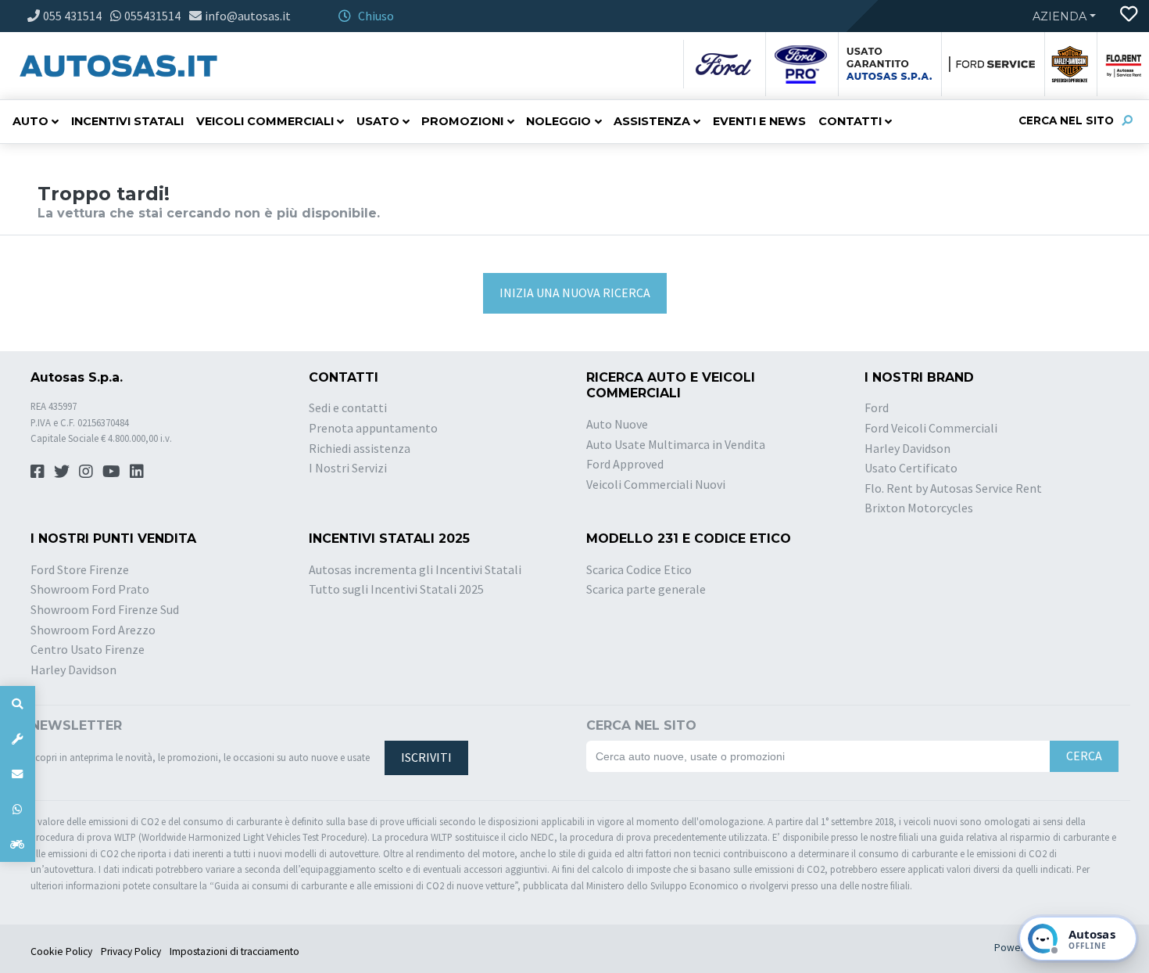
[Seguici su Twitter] (62, 471)
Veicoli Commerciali (265, 121)
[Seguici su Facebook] (37, 471)
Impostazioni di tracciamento (234, 951)
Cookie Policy (61, 951)
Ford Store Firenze (79, 569)
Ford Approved (625, 464)
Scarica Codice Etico (639, 569)
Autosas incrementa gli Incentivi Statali (415, 569)
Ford (876, 407)
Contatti (850, 121)
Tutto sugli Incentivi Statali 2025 (396, 589)
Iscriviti (426, 757)
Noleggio (558, 121)
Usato (377, 121)
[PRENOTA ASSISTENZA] (17, 738)
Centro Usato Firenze (87, 649)
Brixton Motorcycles (918, 507)
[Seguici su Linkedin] (137, 471)
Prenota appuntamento (373, 428)
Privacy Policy (131, 951)
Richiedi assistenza (359, 448)
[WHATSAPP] (17, 809)
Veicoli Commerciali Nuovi (655, 484)
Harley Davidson (907, 448)
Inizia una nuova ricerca (574, 292)
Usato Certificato (911, 468)
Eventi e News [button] (759, 121)
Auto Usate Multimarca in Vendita (675, 444)
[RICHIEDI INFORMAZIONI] (17, 774)
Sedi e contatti (348, 407)
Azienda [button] (1059, 16)
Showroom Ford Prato (89, 589)
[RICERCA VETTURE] (17, 703)
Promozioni (462, 121)
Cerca (1084, 755)
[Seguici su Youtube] (111, 471)
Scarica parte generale (646, 589)
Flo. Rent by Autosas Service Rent (953, 488)
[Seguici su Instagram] (86, 471)
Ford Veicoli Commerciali (930, 428)
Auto (30, 121)
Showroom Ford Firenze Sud (104, 609)
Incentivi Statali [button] (127, 121)
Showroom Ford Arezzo (93, 629)
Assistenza (652, 121)
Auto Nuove (617, 424)
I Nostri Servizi (348, 468)
